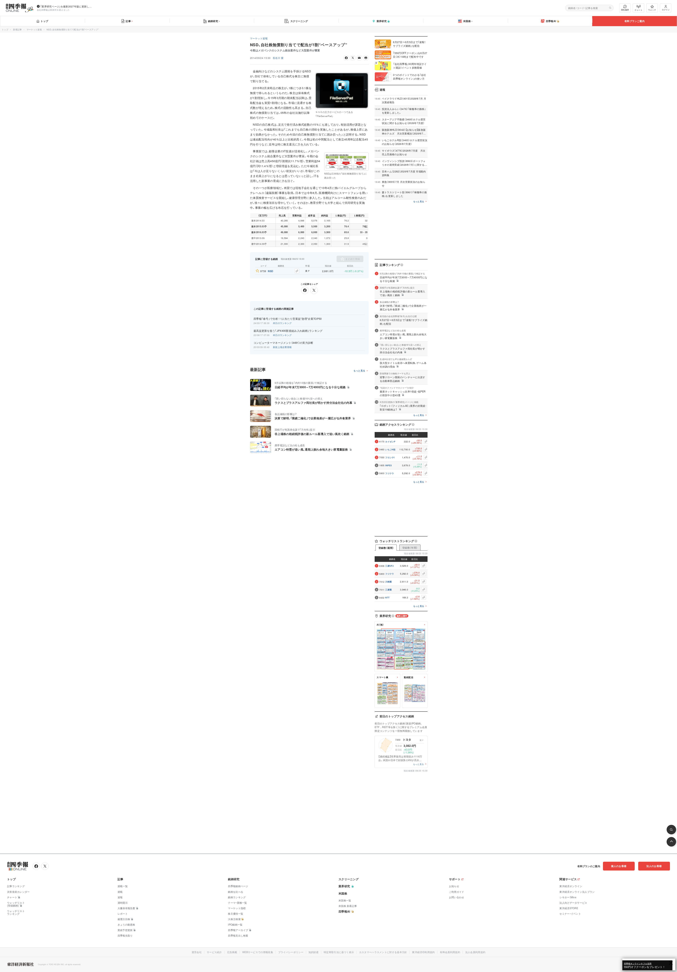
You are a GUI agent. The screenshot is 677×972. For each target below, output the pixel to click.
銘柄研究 (213, 21)
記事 (128, 21)
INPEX (388, 465)
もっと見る (359, 370)
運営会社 (197, 952)
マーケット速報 (34, 29)
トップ (44, 21)
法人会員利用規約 (475, 952)
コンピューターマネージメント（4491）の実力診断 (283, 342)
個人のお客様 (619, 866)
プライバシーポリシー (290, 952)
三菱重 (388, 589)
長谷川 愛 (278, 58)
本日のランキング (282, 323)
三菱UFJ (389, 565)
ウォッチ (652, 9)
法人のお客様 (654, 866)
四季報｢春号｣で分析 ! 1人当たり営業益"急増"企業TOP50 (288, 318)
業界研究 (382, 21)
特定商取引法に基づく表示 (339, 952)
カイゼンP (390, 441)
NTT (387, 597)
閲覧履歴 (625, 9)
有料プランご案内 (634, 21)
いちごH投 (390, 449)
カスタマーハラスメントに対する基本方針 (383, 952)
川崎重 (388, 581)
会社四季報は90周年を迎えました (53, 9)
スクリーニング (299, 21)
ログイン (666, 9)
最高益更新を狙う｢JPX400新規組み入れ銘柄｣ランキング (288, 330)
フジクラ (389, 473)
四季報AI (551, 21)
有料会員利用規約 (450, 952)
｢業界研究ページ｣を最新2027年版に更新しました (66, 6)
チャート (638, 9)
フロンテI (390, 457)
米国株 (467, 21)
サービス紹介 (214, 952)
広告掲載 (232, 952)
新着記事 (17, 29)
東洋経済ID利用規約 (423, 952)
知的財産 (314, 952)
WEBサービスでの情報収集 (257, 952)
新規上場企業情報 (282, 347)
